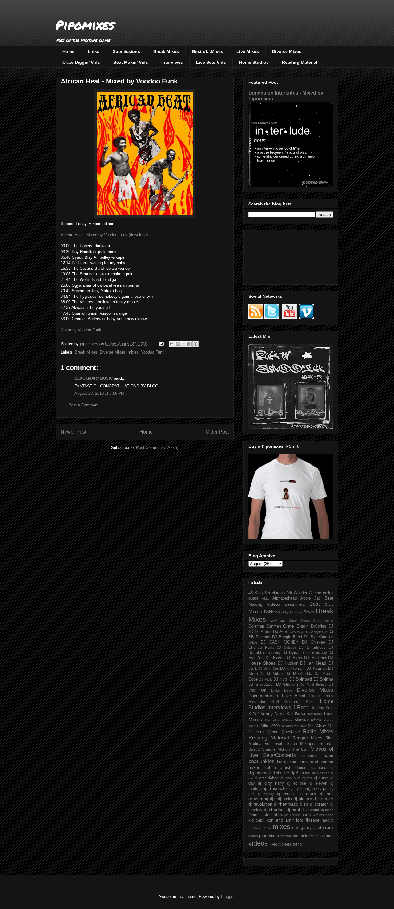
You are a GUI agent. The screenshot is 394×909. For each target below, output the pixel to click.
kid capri (256, 820)
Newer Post (73, 431)
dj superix (310, 810)
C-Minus (277, 620)
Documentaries (263, 695)
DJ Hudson (288, 663)
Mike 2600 (270, 726)
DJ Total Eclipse (313, 684)
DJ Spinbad (300, 679)
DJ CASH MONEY (280, 642)
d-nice (301, 768)
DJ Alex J (296, 632)
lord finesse (308, 820)
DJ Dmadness (312, 647)
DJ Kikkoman (292, 668)
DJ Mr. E (265, 679)
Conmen (273, 626)
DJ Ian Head (313, 663)
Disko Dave (281, 690)
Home (68, 51)
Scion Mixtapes (301, 743)
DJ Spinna (323, 679)
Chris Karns (323, 620)
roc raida (300, 836)
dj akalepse (321, 773)
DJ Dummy (272, 653)
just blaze (309, 815)
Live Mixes (247, 51)
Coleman (256, 626)
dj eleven (318, 783)
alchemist (310, 755)
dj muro (307, 793)
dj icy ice (297, 788)
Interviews (172, 62)
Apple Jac (310, 598)
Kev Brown (297, 714)
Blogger (227, 896)
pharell (253, 836)
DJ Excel (274, 658)
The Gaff (300, 749)
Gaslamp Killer (299, 702)
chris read (308, 761)
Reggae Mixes (307, 737)
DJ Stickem (287, 684)
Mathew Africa (308, 720)
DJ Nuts (280, 679)
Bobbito (271, 612)
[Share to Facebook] (190, 344)
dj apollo (288, 778)
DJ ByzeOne (315, 637)
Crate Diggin (295, 626)
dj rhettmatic (286, 804)
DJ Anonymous (316, 632)
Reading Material (299, 62)
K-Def (253, 714)
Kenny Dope (272, 713)
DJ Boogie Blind (287, 637)
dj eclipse (296, 783)
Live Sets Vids (211, 62)
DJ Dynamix (293, 653)
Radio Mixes (318, 731)
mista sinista (259, 828)
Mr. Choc (317, 725)
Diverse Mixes (286, 51)
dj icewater (278, 788)
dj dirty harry (271, 783)
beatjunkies (261, 761)
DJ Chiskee (313, 642)
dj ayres (304, 778)
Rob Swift (273, 743)
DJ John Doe (268, 668)
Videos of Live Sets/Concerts (290, 752)
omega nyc (303, 827)
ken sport (326, 815)
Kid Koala (315, 714)
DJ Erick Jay (316, 653)
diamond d (322, 768)
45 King (255, 593)
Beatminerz (295, 604)
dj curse (321, 778)
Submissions (126, 51)
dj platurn (303, 798)
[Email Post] (160, 343)
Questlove (291, 732)
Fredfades (257, 702)
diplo (277, 773)
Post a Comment (83, 405)
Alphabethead (284, 598)
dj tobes (327, 810)
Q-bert (273, 732)
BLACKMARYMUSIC (93, 378)
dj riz (304, 804)
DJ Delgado (286, 647)
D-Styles (318, 626)
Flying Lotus (321, 696)
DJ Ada (280, 631)
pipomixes (269, 835)
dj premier (323, 798)
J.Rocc (301, 707)
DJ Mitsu (274, 674)
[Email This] (172, 344)
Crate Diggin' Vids (81, 62)
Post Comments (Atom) (157, 447)
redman (286, 836)
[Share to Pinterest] (195, 344)
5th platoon (274, 593)
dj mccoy (266, 794)
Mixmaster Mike (294, 726)
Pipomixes (85, 25)
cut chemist (277, 767)
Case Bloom (299, 620)
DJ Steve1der (261, 684)
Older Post (217, 431)
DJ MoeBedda (298, 674)
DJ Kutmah (316, 668)
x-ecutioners (280, 844)
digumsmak (259, 772)
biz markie (286, 762)
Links (93, 51)
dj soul (293, 809)
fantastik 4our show (265, 815)
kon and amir (280, 820)
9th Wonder (297, 593)
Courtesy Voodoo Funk (81, 330)
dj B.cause (301, 773)
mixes (133, 352)
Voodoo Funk (152, 352)
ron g (313, 836)
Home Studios (254, 62)
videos (258, 843)
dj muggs (286, 794)
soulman (325, 836)
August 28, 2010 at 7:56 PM (99, 393)
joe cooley (292, 815)
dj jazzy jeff (318, 788)
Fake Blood (293, 696)
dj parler (285, 799)
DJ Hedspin (315, 658)
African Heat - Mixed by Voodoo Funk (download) (104, 234)
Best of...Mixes (207, 51)
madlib (327, 820)
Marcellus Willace (278, 720)
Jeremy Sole (322, 708)
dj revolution (260, 804)
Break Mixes (166, 51)
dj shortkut (274, 809)
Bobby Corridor (290, 612)
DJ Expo (293, 658)
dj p (273, 799)
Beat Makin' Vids (130, 62)
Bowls (309, 612)
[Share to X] (184, 344)
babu (328, 755)
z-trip (297, 844)
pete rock (324, 827)
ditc (286, 773)
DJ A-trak (263, 632)
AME (265, 598)
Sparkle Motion (276, 749)
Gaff (275, 702)
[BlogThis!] (178, 344)
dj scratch (319, 804)
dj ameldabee (267, 778)
